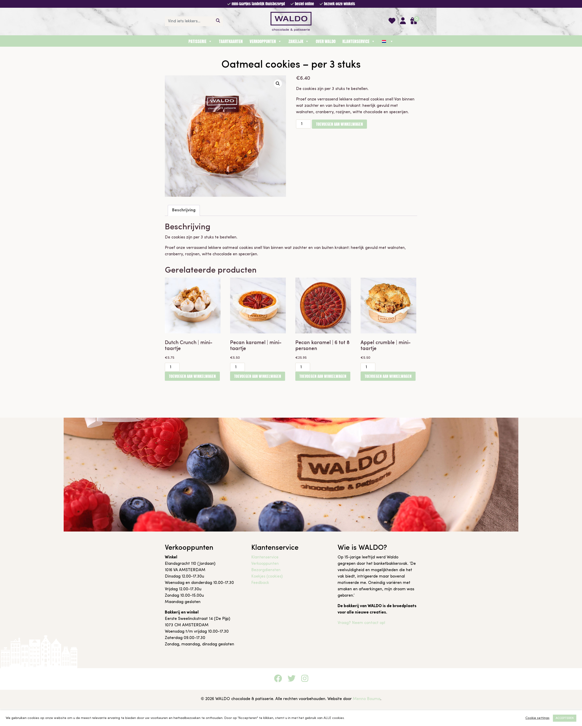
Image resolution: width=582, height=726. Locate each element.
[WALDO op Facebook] (278, 679)
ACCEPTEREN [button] (565, 718)
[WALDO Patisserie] (291, 21)
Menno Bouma (366, 699)
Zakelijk (295, 41)
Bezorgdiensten (266, 570)
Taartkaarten (231, 41)
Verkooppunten (263, 41)
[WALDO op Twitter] (292, 679)
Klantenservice (355, 41)
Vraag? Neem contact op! (361, 623)
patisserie (197, 41)
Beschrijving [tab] (184, 210)
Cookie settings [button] (537, 718)
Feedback (260, 583)
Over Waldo (326, 41)
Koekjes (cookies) (267, 576)
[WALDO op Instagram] (304, 679)
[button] (278, 83)
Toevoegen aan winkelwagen (339, 124)
